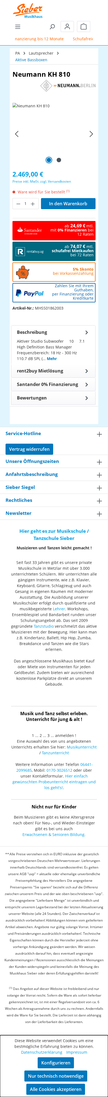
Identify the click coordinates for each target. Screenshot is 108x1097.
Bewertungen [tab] (32, 398)
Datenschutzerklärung (41, 1052)
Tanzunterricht (55, 752)
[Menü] (17, 26)
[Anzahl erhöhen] (33, 203)
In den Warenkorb (68, 204)
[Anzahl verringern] (18, 203)
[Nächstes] (91, 134)
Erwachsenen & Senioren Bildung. (54, 834)
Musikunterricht (82, 747)
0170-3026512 (59, 770)
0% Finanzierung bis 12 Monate (31, 38)
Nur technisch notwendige (56, 1076)
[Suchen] (52, 26)
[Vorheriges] (16, 134)
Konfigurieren (55, 1063)
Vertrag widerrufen (29, 449)
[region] (54, 134)
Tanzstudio (44, 626)
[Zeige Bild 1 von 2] (49, 160)
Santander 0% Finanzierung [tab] (47, 384)
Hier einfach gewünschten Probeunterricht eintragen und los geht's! (54, 781)
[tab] (53, 345)
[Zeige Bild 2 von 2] (59, 160)
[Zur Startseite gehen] (28, 7)
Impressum (76, 1052)
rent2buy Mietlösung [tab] (40, 371)
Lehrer (59, 608)
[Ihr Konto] (67, 26)
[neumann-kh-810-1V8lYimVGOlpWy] (54, 134)
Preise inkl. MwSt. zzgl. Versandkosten (41, 181)
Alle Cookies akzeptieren (55, 1089)
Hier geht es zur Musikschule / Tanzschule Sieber (54, 534)
